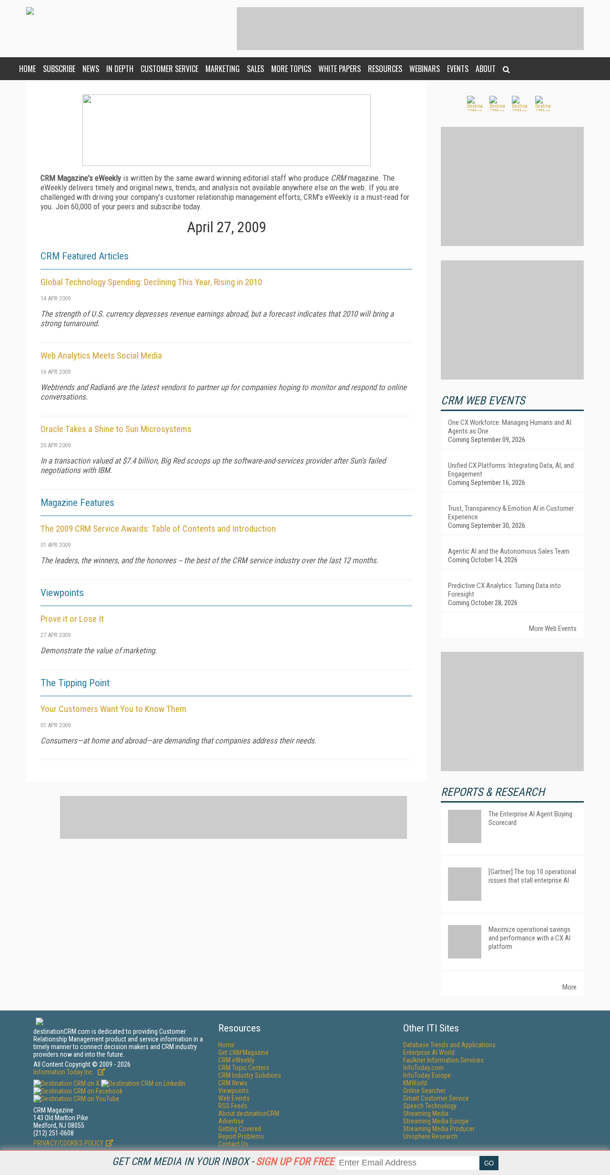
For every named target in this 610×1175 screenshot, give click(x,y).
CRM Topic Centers (243, 1068)
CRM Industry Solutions (249, 1075)
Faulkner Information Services (443, 1060)
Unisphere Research (430, 1136)
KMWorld (415, 1083)
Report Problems (241, 1136)
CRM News (232, 1083)
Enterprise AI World (429, 1052)
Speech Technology (430, 1106)
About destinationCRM (248, 1113)
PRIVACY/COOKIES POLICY (68, 1143)
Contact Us (233, 1144)
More (569, 987)
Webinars (424, 68)
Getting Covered (239, 1129)
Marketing (222, 68)
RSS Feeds (232, 1106)
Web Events (234, 1098)
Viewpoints (233, 1090)
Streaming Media (425, 1113)
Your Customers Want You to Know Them (113, 708)
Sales (255, 68)
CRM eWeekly (236, 1060)
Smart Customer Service (436, 1098)
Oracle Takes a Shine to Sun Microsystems (116, 428)
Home (27, 68)
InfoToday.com (423, 1068)
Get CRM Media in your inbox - (223, 1161)
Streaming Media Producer (439, 1129)
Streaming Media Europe (436, 1121)
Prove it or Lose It (72, 618)
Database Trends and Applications (449, 1045)
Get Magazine (243, 1052)
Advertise (231, 1121)
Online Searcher (424, 1090)
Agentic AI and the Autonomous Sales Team (508, 551)
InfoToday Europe (427, 1075)
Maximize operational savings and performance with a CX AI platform (529, 938)
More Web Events (553, 628)
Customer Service (169, 68)
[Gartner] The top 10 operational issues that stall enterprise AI (532, 876)
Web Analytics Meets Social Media (101, 355)
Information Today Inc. (64, 1072)
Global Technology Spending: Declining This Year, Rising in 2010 (151, 282)
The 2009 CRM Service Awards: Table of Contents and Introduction (158, 528)
